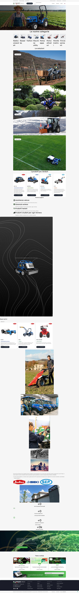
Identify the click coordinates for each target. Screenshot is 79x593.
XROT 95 (15, 186)
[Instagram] (16, 588)
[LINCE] (26, 331)
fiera (22, 563)
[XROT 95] (19, 179)
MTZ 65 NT (42, 186)
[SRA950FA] (32, 179)
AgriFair (57, 565)
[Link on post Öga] (39, 560)
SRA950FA (29, 186)
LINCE (19, 339)
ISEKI (36, 174)
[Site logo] (18, 3)
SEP (50, 174)
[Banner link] (39, 67)
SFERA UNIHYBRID (39, 339)
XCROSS (2, 339)
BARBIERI (23, 174)
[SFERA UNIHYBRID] (44, 331)
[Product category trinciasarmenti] (39, 40)
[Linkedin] (14, 588)
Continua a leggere (22, 569)
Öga (39, 565)
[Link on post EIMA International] (21, 560)
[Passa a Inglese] (65, 3)
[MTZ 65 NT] (46, 179)
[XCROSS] (8, 331)
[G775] (59, 179)
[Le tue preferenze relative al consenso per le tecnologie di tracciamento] (77, 591)
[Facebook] (17, 588)
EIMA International (22, 565)
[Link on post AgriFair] (57, 560)
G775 (55, 186)
